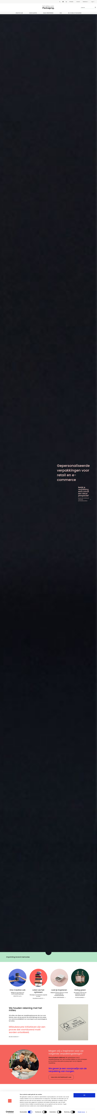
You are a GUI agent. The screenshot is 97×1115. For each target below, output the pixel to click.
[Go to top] (90, 1083)
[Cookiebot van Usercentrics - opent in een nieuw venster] (9, 1112)
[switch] (44, 1112)
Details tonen (81, 1112)
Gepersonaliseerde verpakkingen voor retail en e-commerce (73, 472)
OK (84, 1095)
